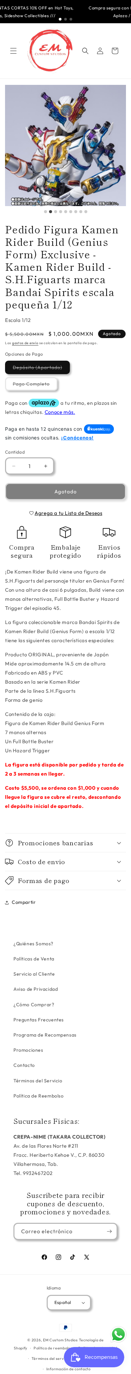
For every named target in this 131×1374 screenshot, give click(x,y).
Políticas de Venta (33, 959)
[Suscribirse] (109, 1231)
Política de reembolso (53, 1348)
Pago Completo (35, 386)
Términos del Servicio (37, 1081)
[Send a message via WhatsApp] (118, 1334)
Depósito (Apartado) (41, 369)
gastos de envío (25, 343)
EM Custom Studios (60, 1340)
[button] (13, 50)
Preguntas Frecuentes (38, 1020)
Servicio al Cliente (34, 974)
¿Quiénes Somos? (33, 944)
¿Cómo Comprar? (33, 1005)
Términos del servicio (51, 1358)
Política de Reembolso (38, 1096)
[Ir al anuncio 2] (65, 19)
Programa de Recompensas (45, 1035)
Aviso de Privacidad (35, 989)
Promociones (28, 1050)
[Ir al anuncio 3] (71, 19)
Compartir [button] (24, 902)
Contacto (24, 1065)
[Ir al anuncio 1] (60, 19)
